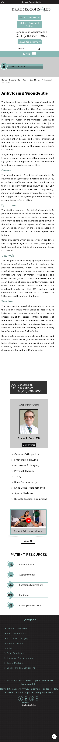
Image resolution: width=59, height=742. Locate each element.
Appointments (27, 574)
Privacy (25, 689)
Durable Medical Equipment (30, 498)
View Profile (29, 445)
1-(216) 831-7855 (34, 36)
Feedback (47, 689)
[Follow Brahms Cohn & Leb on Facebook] (20, 698)
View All (28, 541)
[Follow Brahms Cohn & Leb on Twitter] (26, 698)
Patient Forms (26, 564)
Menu (26, 54)
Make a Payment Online (29, 24)
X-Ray (17, 476)
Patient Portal (31, 17)
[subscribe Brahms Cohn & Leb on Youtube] (31, 698)
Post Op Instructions (30, 605)
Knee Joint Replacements (29, 487)
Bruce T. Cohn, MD (29, 438)
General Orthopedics (26, 454)
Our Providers (29, 404)
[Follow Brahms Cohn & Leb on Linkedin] (37, 698)
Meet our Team (18, 66)
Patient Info (14, 80)
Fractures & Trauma (26, 459)
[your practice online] (29, 705)
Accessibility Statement (40, 692)
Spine (25, 80)
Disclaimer (14, 689)
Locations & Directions (31, 584)
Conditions (35, 80)
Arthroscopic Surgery (26, 465)
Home (4, 80)
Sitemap (35, 689)
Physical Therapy (24, 470)
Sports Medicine (23, 493)
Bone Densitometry (25, 482)
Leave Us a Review (30, 41)
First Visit (24, 595)
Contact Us (20, 692)
